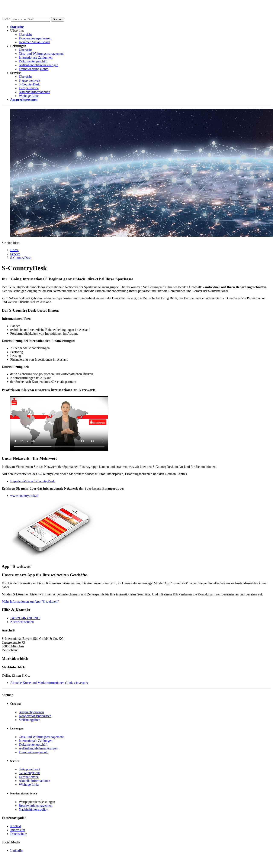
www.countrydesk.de (24, 495)
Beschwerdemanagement (35, 805)
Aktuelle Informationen (34, 92)
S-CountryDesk (29, 84)
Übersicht (25, 34)
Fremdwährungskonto (33, 69)
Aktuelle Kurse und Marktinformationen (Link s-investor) (49, 683)
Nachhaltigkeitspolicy (33, 809)
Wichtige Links (29, 96)
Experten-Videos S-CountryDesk (32, 481)
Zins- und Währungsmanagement (41, 53)
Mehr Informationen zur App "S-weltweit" (30, 601)
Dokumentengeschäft (33, 61)
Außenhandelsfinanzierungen (38, 748)
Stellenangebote (29, 720)
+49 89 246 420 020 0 (25, 618)
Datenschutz (18, 834)
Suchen (57, 19)
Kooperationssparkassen (35, 38)
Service (15, 254)
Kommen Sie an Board (34, 42)
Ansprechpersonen (31, 712)
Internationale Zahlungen (35, 57)
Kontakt (15, 826)
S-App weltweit (29, 80)
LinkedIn (16, 850)
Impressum (17, 830)
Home (14, 250)
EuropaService (29, 88)
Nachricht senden (22, 622)
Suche (6, 19)
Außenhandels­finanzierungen (38, 65)
